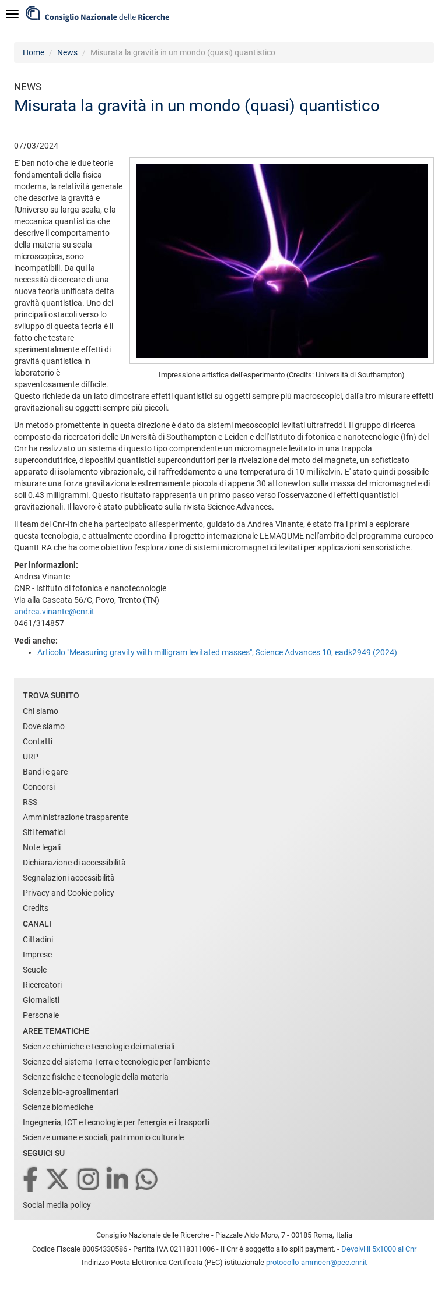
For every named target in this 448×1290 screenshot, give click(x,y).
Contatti (37, 741)
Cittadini (38, 939)
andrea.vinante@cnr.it (54, 611)
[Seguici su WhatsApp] (147, 1180)
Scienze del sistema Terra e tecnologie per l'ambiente (116, 1061)
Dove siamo (44, 726)
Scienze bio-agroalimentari (70, 1092)
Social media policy (57, 1205)
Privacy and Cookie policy (68, 892)
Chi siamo (40, 711)
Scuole (35, 969)
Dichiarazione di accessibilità (74, 862)
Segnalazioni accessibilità (69, 877)
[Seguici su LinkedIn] (118, 1180)
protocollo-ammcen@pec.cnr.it (316, 1262)
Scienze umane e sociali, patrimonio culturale (103, 1137)
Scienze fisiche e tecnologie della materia (96, 1077)
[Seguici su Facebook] (31, 1180)
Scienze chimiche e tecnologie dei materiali (98, 1046)
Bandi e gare (45, 771)
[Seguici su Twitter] (59, 1180)
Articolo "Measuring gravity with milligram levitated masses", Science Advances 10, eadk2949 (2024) (217, 652)
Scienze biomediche (58, 1107)
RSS (30, 802)
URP (30, 756)
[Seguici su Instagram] (89, 1180)
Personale (41, 1015)
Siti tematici (44, 832)
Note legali (42, 847)
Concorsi (39, 786)
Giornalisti (41, 1000)
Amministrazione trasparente (75, 817)
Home (33, 52)
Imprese (37, 954)
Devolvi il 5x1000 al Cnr (378, 1249)
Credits (35, 908)
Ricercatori (42, 984)
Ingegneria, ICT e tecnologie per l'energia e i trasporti (116, 1122)
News (67, 52)
